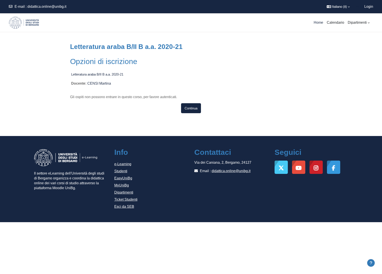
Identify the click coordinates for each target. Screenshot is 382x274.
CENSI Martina (99, 83)
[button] (338, 6)
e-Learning (122, 164)
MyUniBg (121, 185)
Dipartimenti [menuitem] (357, 22)
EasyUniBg (123, 178)
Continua (191, 108)
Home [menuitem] (318, 22)
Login (368, 6)
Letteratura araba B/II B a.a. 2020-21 (97, 74)
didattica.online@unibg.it (46, 6)
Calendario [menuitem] (335, 22)
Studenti (120, 171)
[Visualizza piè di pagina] (371, 263)
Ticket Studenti (126, 199)
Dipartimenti (123, 192)
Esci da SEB (124, 206)
